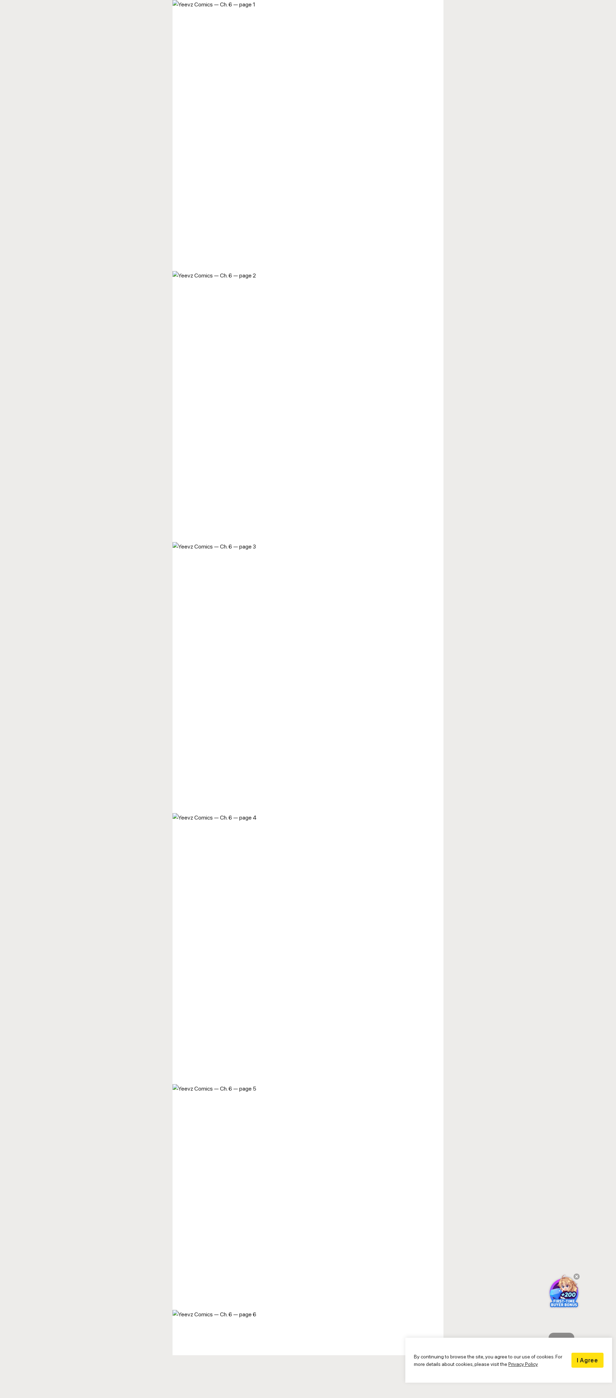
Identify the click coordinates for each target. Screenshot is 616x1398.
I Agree (587, 1360)
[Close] (574, 1279)
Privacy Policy (523, 1364)
